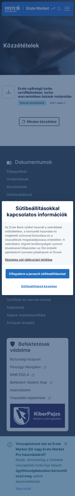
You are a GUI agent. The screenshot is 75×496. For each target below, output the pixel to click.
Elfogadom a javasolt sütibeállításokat (37, 273)
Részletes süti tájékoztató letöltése (28, 259)
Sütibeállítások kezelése (39, 286)
